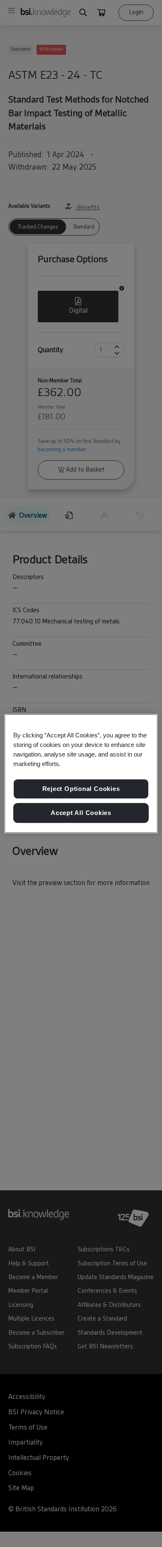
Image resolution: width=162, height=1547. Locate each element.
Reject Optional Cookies (81, 789)
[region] (81, 773)
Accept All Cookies (81, 812)
